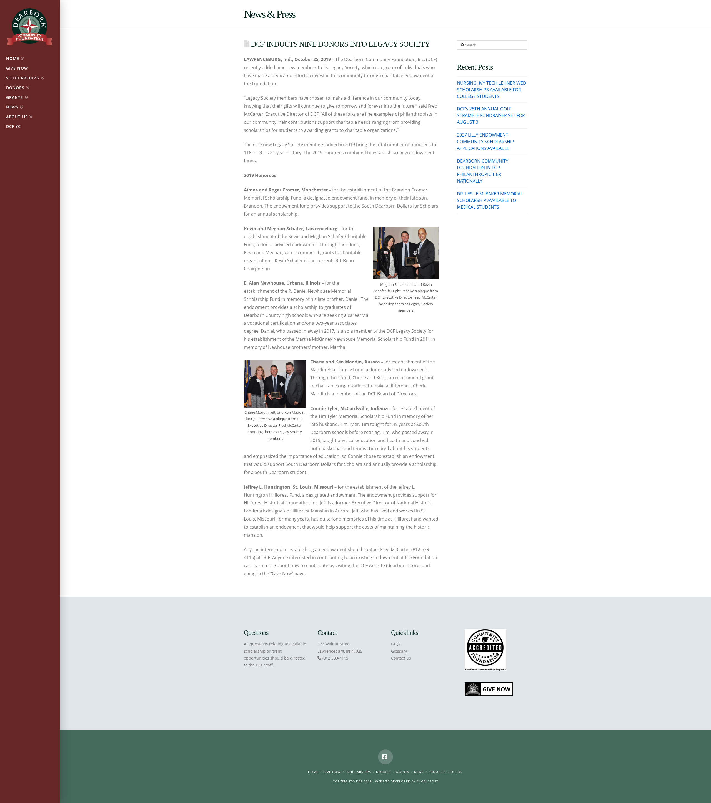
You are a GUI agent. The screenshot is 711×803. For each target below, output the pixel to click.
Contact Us (401, 658)
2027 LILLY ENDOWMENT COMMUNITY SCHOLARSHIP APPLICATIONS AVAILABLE (485, 141)
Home (313, 772)
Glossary (399, 651)
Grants (402, 772)
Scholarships (358, 772)
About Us (437, 772)
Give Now (332, 772)
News (419, 772)
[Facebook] (385, 756)
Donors (383, 772)
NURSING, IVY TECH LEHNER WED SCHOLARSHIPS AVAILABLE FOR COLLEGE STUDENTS (491, 89)
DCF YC (457, 772)
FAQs (395, 644)
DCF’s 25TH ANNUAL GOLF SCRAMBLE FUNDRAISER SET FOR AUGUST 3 (491, 115)
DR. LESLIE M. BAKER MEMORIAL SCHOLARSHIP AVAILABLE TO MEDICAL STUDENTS (490, 200)
